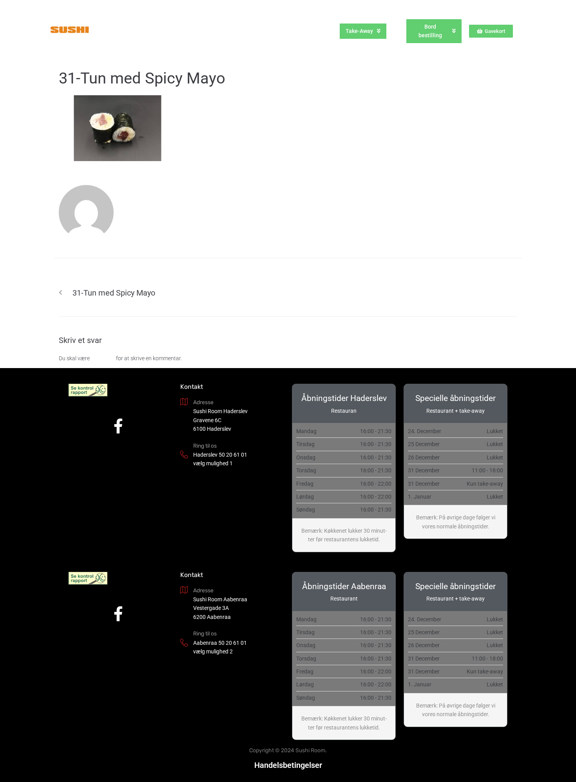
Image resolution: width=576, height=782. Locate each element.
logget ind (103, 358)
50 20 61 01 (233, 455)
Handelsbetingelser (288, 765)
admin (135, 209)
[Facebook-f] (118, 425)
